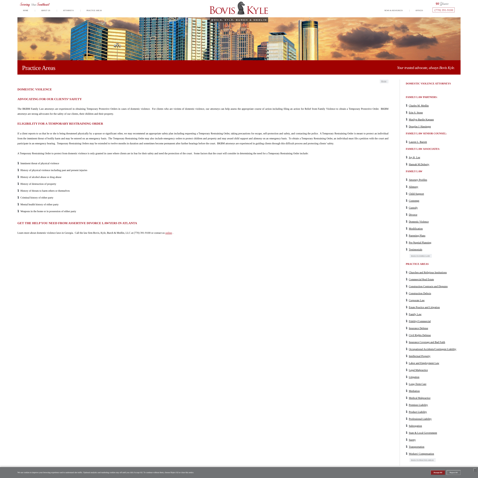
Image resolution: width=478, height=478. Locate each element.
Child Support (416, 193)
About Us (45, 10)
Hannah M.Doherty (419, 164)
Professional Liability (420, 418)
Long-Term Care (417, 383)
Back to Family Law (420, 256)
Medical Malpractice (419, 397)
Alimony (413, 186)
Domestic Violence (419, 221)
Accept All (438, 473)
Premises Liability (418, 404)
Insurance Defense (418, 328)
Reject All (454, 473)
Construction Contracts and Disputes (428, 286)
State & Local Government (423, 432)
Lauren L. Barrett (418, 141)
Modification (416, 228)
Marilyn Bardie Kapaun (421, 119)
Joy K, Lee (414, 157)
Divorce (413, 214)
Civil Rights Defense (420, 335)
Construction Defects (420, 293)
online (168, 232)
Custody (413, 207)
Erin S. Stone (416, 112)
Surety (412, 439)
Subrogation (415, 425)
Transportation (416, 446)
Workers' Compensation (421, 453)
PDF (385, 81)
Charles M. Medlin (419, 105)
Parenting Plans (417, 235)
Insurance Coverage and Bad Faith (427, 342)
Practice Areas (94, 10)
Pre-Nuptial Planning (420, 242)
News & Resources (393, 10)
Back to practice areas (422, 460)
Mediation (414, 390)
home (25, 10)
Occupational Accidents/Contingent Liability (432, 349)
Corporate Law (417, 300)
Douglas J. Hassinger (420, 126)
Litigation (414, 377)
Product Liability (418, 411)
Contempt (414, 200)
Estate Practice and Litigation (424, 307)
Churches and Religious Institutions (428, 272)
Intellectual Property (419, 356)
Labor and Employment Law (424, 363)
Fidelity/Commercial (420, 321)
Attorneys (68, 10)
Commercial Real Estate (421, 279)
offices (419, 10)
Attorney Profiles (418, 179)
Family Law (415, 314)
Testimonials (415, 249)
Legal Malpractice (418, 370)
